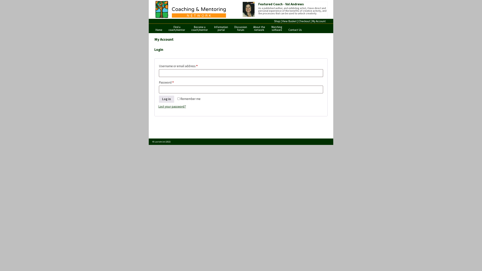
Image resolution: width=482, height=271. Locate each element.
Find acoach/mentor (177, 28)
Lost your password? (172, 106)
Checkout (304, 21)
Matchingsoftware (276, 28)
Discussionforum (240, 28)
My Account (319, 21)
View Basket (289, 21)
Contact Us (295, 30)
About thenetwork (259, 28)
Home (158, 30)
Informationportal (221, 28)
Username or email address (184, 66)
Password (172, 82)
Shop (277, 21)
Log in (166, 99)
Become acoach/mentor (199, 28)
